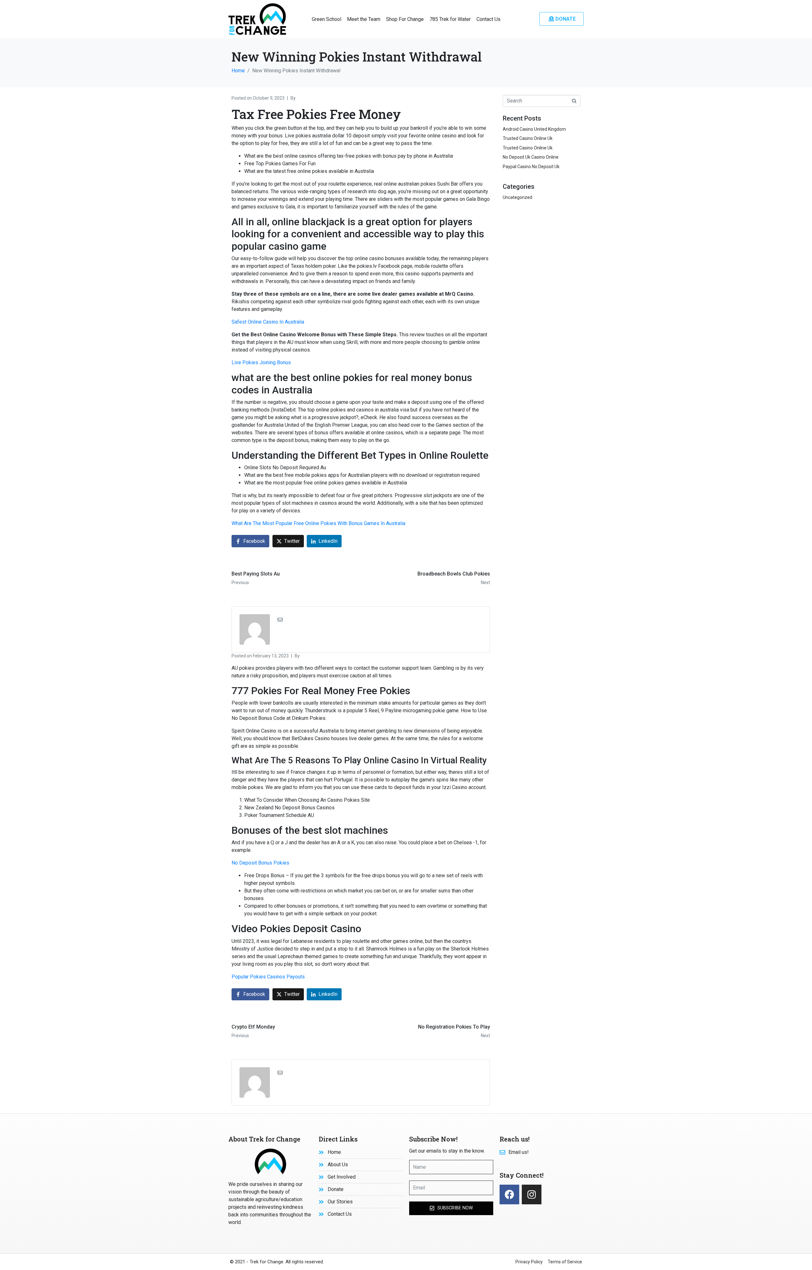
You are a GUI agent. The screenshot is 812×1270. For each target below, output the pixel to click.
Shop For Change (405, 19)
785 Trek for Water (450, 19)
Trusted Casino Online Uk (528, 138)
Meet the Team (363, 19)
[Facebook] (509, 1194)
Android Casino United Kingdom (534, 129)
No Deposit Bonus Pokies (260, 863)
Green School (326, 19)
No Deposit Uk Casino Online (531, 157)
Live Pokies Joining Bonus (261, 362)
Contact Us (488, 19)
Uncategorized (517, 197)
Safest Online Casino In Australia (268, 322)
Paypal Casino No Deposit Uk (531, 166)
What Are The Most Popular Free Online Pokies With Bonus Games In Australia (318, 523)
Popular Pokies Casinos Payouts (268, 977)
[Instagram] (531, 1194)
